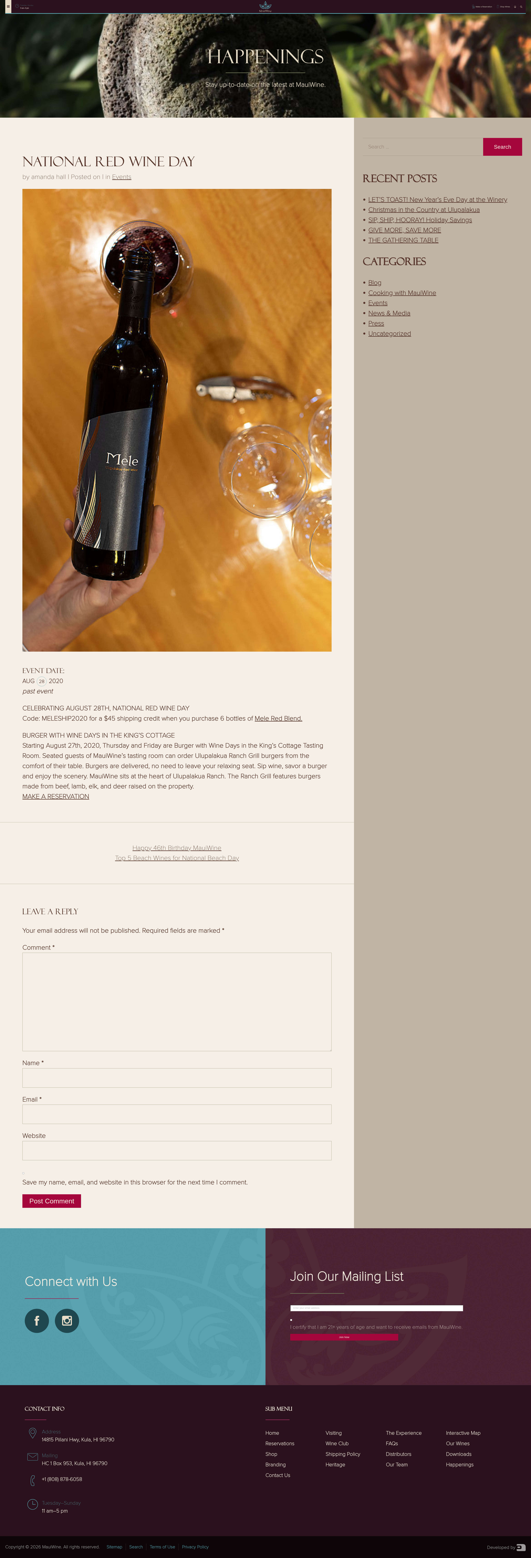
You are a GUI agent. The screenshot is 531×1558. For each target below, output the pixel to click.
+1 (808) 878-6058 (62, 1479)
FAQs (392, 1443)
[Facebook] (37, 1321)
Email (32, 1099)
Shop (271, 1454)
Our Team (397, 1464)
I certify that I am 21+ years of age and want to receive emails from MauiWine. (376, 1327)
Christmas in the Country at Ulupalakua (424, 210)
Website (34, 1136)
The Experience (404, 1433)
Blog (375, 283)
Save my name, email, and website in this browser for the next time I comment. (135, 1182)
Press (376, 323)
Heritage (335, 1464)
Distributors (398, 1454)
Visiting (334, 1433)
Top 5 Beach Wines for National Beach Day (177, 858)
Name (33, 1063)
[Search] (521, 6)
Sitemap (114, 1547)
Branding (276, 1464)
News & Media (389, 313)
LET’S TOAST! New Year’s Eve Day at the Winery (437, 200)
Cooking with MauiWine (402, 293)
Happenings (460, 1464)
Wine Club (337, 1443)
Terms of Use (162, 1547)
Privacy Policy (195, 1547)
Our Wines (458, 1443)
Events (121, 177)
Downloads (459, 1454)
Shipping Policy (343, 1454)
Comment (38, 947)
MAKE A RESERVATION (55, 796)
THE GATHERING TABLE (403, 240)
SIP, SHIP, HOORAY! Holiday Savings (420, 220)
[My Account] (515, 6)
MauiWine (51, 1547)
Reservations (280, 1443)
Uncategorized (389, 333)
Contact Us (278, 1475)
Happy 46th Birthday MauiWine (176, 848)
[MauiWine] (265, 6)
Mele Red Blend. (278, 718)
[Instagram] (67, 1321)
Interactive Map (463, 1433)
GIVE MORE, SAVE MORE (404, 230)
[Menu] (8, 6)
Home (272, 1433)
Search (136, 1547)
